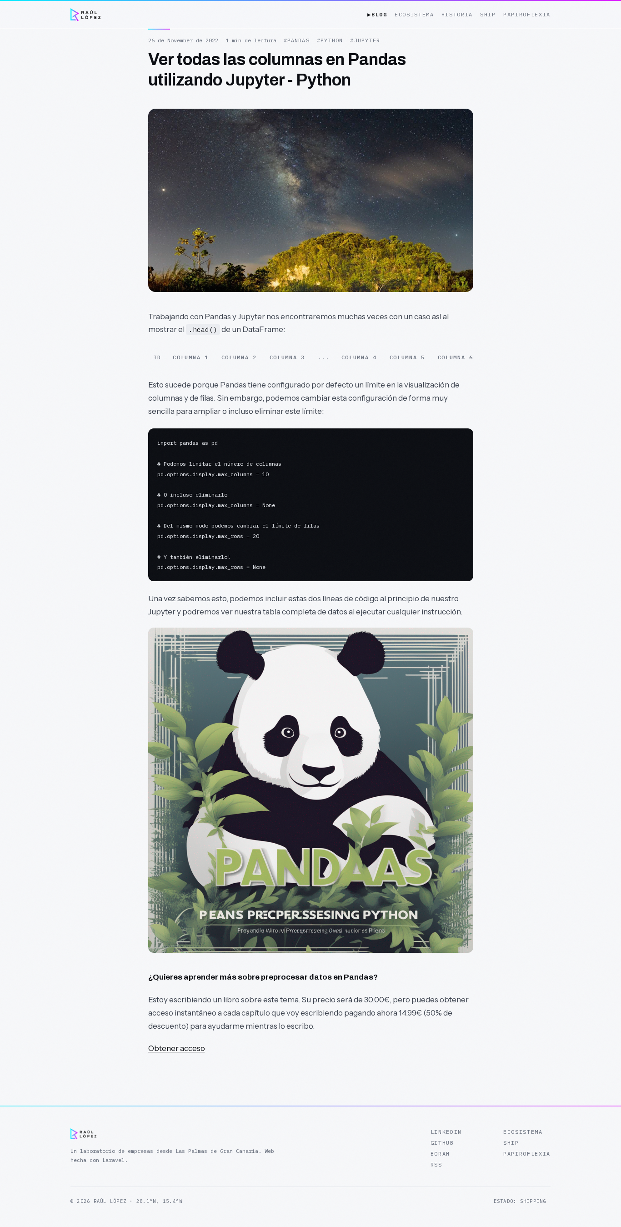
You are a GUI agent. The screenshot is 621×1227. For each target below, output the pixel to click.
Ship (511, 1142)
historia (457, 14)
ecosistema (414, 14)
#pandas (297, 40)
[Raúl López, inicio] (85, 14)
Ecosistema (523, 1131)
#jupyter (365, 40)
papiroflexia (527, 14)
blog (377, 14)
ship (488, 14)
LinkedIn (446, 1131)
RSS (436, 1164)
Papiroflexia (527, 1153)
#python (330, 40)
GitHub (442, 1142)
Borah (440, 1153)
